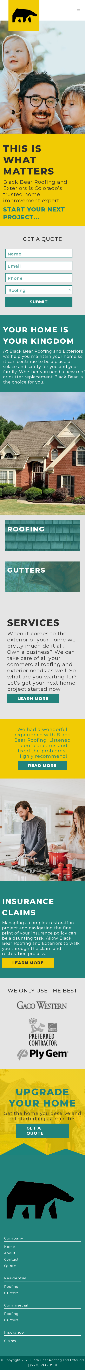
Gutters (11, 1293)
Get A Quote (35, 1131)
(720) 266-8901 (43, 1365)
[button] (79, 10)
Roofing (11, 1287)
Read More (42, 765)
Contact (11, 1259)
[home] (23, 15)
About (10, 1253)
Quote (10, 1266)
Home (9, 1247)
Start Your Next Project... (34, 213)
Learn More (33, 698)
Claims (10, 1341)
